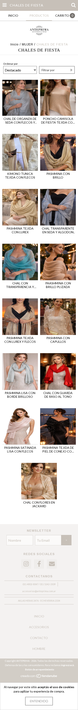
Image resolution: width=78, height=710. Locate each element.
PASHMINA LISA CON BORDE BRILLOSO (20, 394)
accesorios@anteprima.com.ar (39, 591)
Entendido (39, 701)
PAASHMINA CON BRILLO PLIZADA (58, 285)
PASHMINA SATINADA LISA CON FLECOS (20, 449)
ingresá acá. (67, 665)
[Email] (52, 564)
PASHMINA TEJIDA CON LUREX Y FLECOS (20, 339)
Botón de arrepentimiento (39, 669)
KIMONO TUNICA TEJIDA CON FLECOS (20, 175)
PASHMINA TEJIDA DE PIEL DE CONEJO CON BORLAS (58, 449)
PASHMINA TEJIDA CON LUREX (20, 230)
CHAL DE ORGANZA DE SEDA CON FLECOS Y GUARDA (20, 120)
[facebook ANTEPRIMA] (39, 564)
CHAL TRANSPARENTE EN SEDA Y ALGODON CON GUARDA (58, 230)
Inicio (14, 44)
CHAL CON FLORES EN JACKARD (39, 504)
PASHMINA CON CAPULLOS (58, 339)
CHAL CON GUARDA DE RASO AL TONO (58, 394)
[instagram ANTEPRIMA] (26, 564)
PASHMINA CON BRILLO (58, 175)
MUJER (27, 44)
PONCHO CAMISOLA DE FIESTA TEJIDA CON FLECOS (58, 120)
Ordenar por (10, 63)
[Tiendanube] (39, 677)
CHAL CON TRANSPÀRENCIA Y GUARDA (20, 285)
